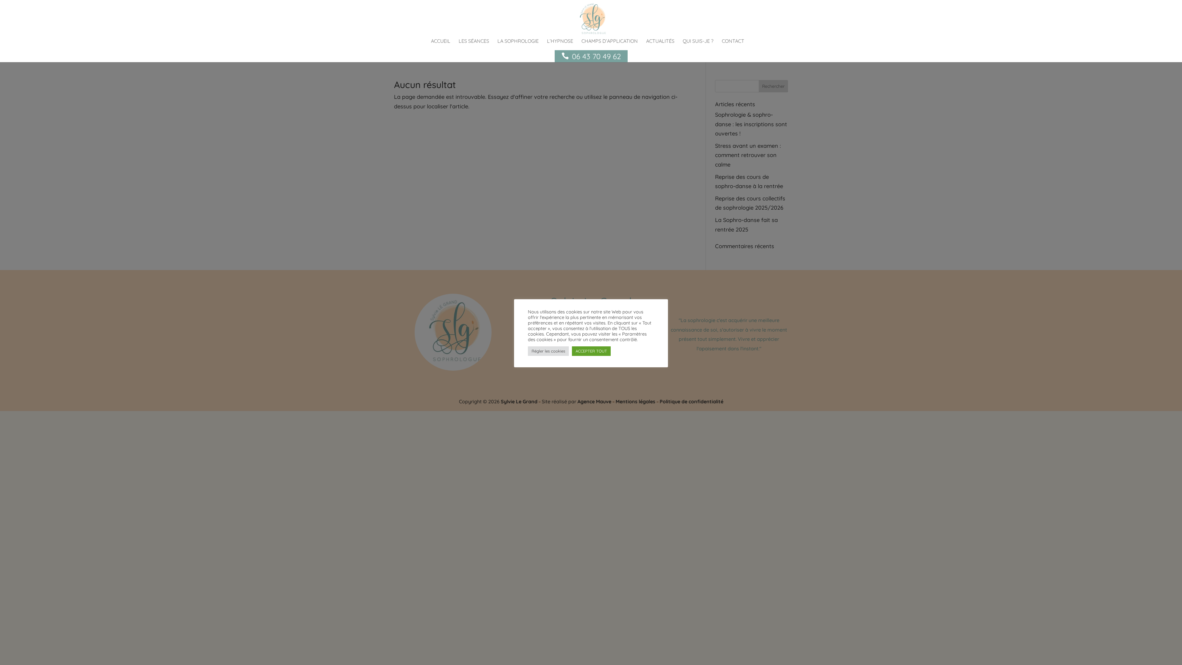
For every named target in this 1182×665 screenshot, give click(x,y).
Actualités (660, 41)
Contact (733, 41)
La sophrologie (518, 41)
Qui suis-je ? (698, 41)
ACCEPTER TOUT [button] (591, 351)
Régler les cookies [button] (548, 351)
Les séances (474, 41)
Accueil (440, 41)
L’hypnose (560, 41)
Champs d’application (609, 41)
